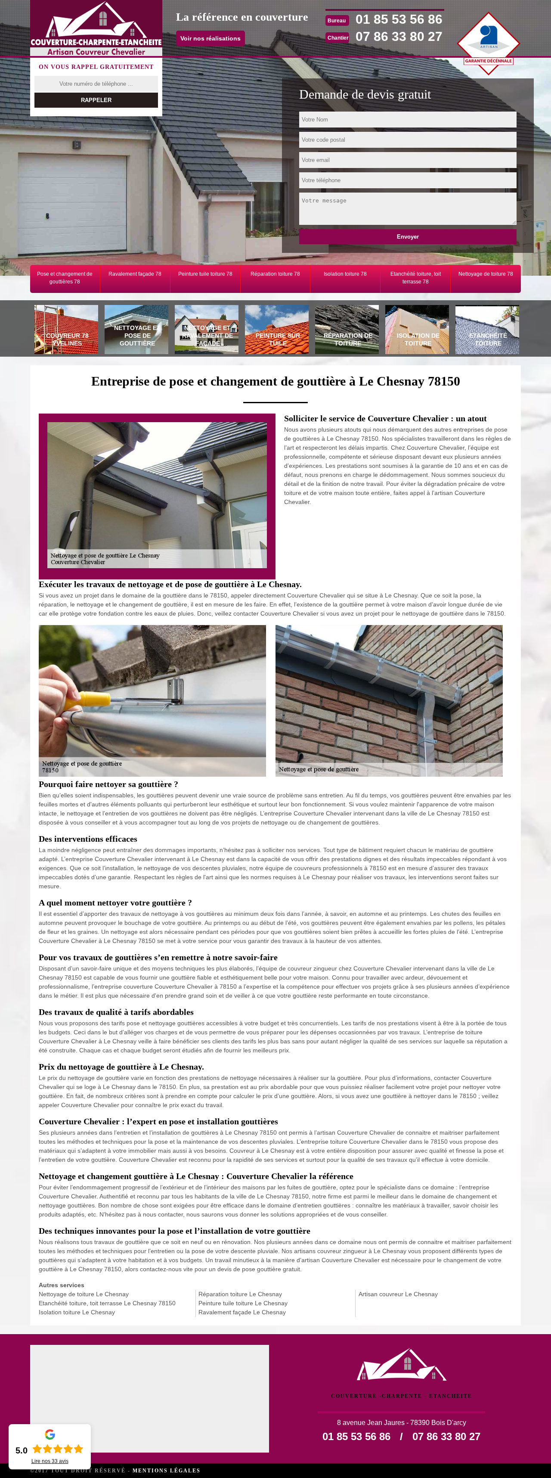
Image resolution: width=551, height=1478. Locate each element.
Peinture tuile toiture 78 (205, 274)
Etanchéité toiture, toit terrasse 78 (415, 278)
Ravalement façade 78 (134, 274)
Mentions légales (167, 1471)
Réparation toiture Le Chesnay (240, 1294)
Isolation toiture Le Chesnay (77, 1312)
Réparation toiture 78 (275, 274)
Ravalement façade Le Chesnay (242, 1312)
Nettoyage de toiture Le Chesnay (84, 1294)
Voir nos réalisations (210, 38)
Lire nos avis (49, 1461)
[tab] (65, 331)
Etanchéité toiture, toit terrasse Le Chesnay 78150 (107, 1303)
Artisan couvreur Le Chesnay (398, 1294)
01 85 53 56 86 (399, 19)
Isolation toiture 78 (345, 274)
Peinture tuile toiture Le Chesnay (243, 1303)
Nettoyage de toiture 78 (485, 274)
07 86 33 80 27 (399, 36)
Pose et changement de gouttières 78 (65, 278)
